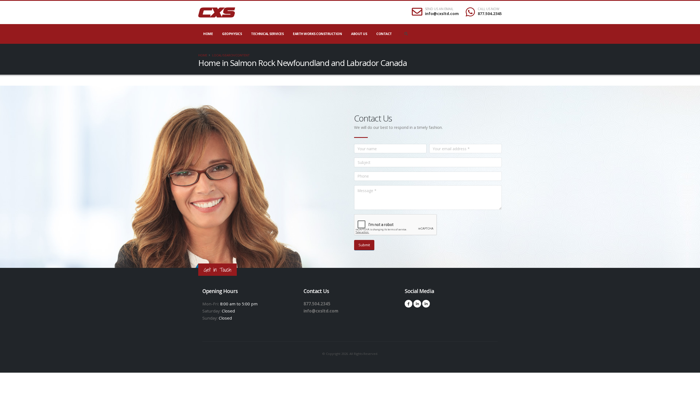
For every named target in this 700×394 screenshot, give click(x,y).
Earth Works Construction (317, 33)
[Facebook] (408, 304)
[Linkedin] (417, 304)
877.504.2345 (490, 13)
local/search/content (231, 55)
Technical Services (267, 33)
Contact (384, 33)
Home (208, 33)
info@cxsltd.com (442, 13)
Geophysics (232, 33)
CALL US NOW (488, 9)
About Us (359, 33)
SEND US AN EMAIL (439, 9)
